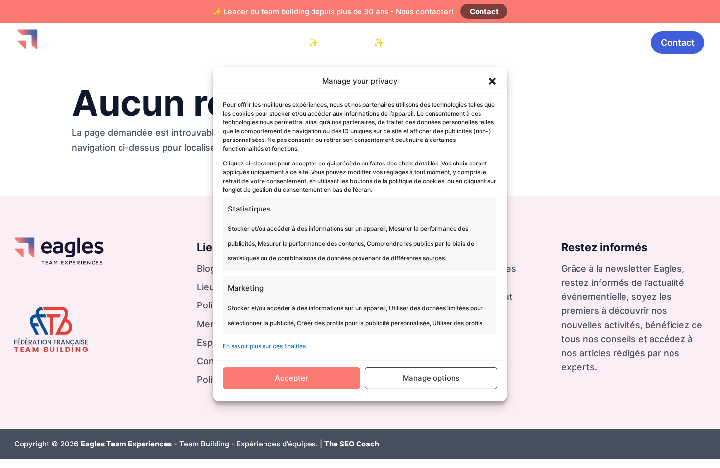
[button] (492, 81)
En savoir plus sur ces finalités (264, 346)
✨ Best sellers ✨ (346, 42)
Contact (484, 11)
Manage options (431, 378)
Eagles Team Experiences (126, 443)
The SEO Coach (351, 443)
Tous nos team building (505, 42)
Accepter (291, 378)
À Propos (619, 42)
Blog (577, 42)
